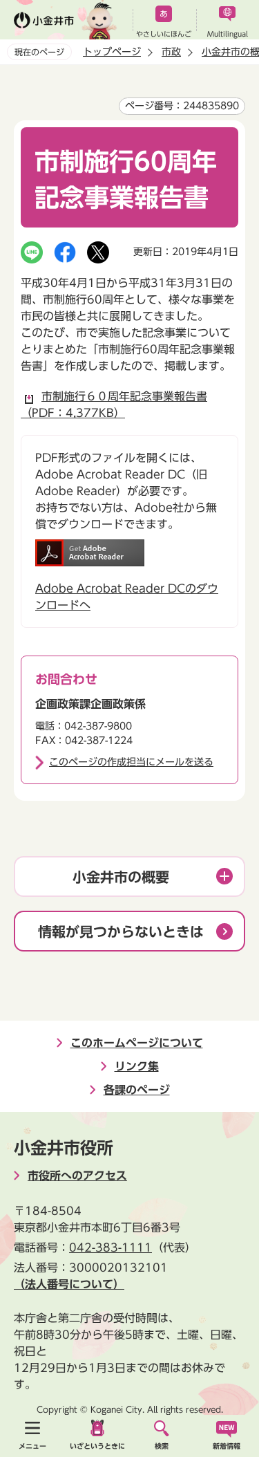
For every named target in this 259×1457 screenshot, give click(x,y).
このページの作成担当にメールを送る (131, 762)
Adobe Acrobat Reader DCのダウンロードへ (126, 597)
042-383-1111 (110, 1247)
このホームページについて (136, 1042)
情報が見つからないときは (121, 931)
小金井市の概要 (121, 877)
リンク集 (137, 1066)
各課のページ (137, 1089)
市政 (171, 52)
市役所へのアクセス (77, 1175)
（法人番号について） (69, 1284)
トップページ (112, 52)
